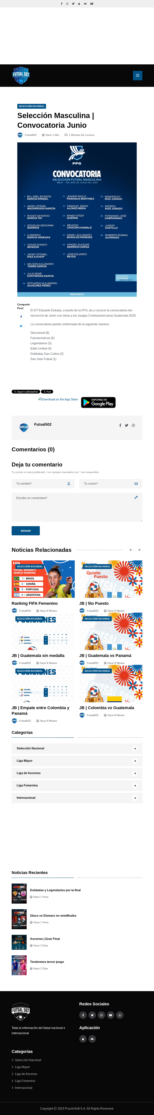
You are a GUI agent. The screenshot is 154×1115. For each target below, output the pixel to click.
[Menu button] (137, 75)
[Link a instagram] (101, 1015)
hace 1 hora (40, 896)
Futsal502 (30, 134)
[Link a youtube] (110, 1015)
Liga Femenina (27, 785)
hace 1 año (52, 134)
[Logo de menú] (21, 75)
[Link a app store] (83, 1039)
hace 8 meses (48, 610)
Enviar (26, 530)
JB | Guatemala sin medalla (38, 655)
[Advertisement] (77, 36)
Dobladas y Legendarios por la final (55, 890)
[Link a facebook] (83, 1015)
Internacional (26, 797)
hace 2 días (40, 945)
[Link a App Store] (79, 3)
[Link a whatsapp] (120, 1015)
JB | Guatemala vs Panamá (105, 655)
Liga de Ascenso (29, 773)
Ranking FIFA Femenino (35, 603)
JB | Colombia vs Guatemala (106, 707)
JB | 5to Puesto (94, 603)
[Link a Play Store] (85, 3)
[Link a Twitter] (73, 3)
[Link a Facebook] (62, 3)
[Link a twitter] (92, 1015)
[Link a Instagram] (67, 3)
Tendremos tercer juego (47, 961)
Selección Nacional (32, 106)
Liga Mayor (24, 760)
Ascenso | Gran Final (45, 938)
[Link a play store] (92, 1039)
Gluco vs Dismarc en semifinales (53, 915)
